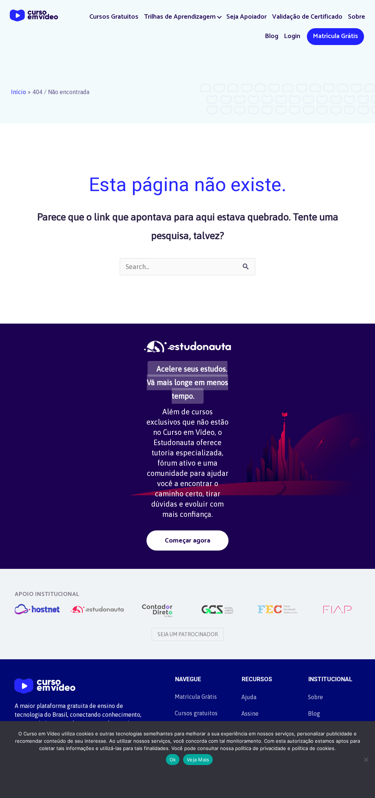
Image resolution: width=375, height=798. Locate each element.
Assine (250, 713)
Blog (271, 36)
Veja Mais (198, 759)
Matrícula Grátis (335, 36)
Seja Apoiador (246, 16)
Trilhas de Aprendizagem (180, 16)
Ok (173, 759)
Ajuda (248, 697)
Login (292, 36)
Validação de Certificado (307, 16)
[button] (219, 17)
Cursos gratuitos (196, 713)
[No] (366, 759)
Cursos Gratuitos (113, 16)
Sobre (356, 16)
